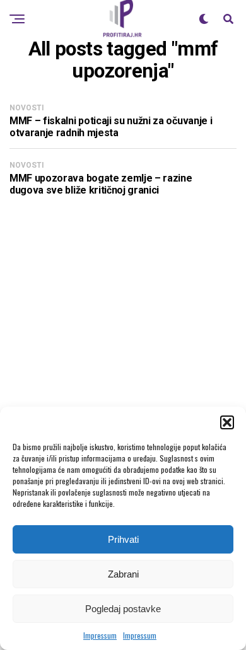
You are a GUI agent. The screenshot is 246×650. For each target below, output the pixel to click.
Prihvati (123, 539)
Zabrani (123, 574)
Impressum (100, 635)
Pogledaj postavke (123, 608)
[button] (227, 422)
